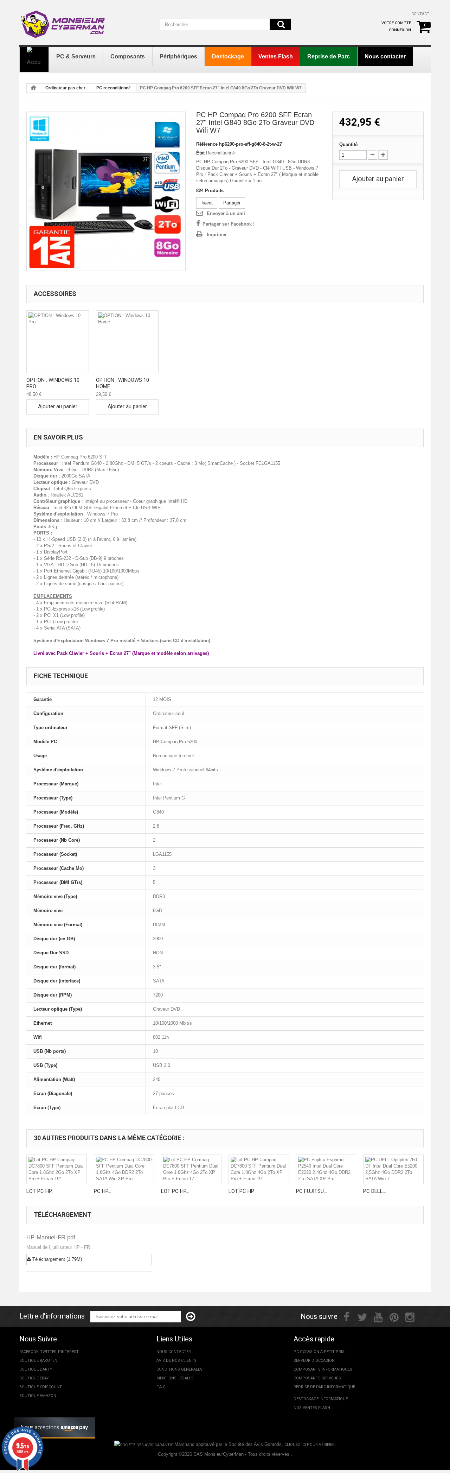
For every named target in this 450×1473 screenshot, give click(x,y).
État (200, 153)
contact (420, 14)
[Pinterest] (394, 1316)
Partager (231, 203)
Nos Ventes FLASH (312, 1407)
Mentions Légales (175, 1378)
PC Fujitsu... (311, 1191)
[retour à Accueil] (33, 88)
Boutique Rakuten (38, 1360)
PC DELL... (374, 1191)
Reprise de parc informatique (324, 1387)
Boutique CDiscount (40, 1387)
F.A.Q (161, 1387)
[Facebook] (346, 1316)
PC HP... (102, 1191)
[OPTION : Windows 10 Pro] (57, 341)
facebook (29, 1351)
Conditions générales (179, 1369)
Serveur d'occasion (314, 1360)
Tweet (207, 203)
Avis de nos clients (176, 1360)
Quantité (348, 144)
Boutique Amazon (37, 1395)
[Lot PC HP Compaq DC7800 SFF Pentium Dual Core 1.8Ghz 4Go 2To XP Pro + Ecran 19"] (259, 1169)
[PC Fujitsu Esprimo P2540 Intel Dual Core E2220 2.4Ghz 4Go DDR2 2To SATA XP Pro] (326, 1169)
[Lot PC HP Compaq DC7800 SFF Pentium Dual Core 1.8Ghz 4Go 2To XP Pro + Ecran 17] (191, 1169)
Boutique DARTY (35, 1369)
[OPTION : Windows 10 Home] (127, 341)
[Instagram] (409, 1316)
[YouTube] (378, 1316)
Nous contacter (173, 1351)
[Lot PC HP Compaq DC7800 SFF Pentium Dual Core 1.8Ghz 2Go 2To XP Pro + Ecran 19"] (56, 1169)
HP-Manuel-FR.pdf (50, 1237)
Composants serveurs (317, 1378)
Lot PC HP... (40, 1191)
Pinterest (68, 1351)
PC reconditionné (113, 88)
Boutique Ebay (34, 1378)
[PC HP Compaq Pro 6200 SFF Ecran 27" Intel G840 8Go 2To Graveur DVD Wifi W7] (106, 191)
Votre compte (396, 23)
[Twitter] (362, 1316)
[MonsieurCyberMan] (63, 21)
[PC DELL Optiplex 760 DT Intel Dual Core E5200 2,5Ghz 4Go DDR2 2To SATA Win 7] (393, 1169)
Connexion (400, 30)
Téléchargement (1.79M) (56, 1259)
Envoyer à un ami (226, 213)
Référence (207, 144)
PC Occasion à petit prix (319, 1351)
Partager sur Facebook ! (228, 224)
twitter (48, 1351)
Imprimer (217, 234)
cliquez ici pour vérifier (309, 1444)
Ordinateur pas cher (65, 88)
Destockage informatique (321, 1399)
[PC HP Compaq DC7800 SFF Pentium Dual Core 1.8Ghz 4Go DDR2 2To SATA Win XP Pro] (124, 1169)
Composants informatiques (323, 1369)
